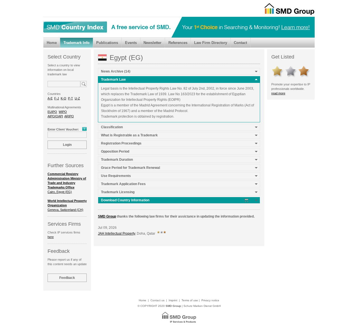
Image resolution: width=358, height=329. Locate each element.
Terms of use (190, 300)
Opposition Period (115, 151)
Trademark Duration (117, 160)
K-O (63, 98)
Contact (240, 43)
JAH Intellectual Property (116, 233)
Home (52, 43)
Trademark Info (76, 43)
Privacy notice (210, 300)
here (51, 237)
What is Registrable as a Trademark (129, 135)
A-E (50, 98)
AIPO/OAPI (55, 116)
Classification (112, 127)
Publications (107, 43)
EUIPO (52, 111)
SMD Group (107, 216)
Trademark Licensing (118, 192)
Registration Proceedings (121, 143)
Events (131, 43)
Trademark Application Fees (123, 184)
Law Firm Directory (210, 43)
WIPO (63, 111)
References (177, 43)
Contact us (157, 300)
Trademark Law (113, 79)
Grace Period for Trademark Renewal (130, 168)
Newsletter (152, 43)
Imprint (173, 300)
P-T (70, 98)
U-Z (77, 98)
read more (278, 93)
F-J (56, 98)
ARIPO (69, 116)
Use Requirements (116, 176)
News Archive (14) (115, 71)
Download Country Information (125, 200)
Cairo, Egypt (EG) (67, 182)
